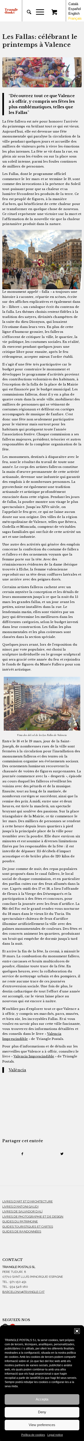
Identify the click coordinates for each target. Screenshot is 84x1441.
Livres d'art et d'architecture (27, 1201)
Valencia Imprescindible (34, 1056)
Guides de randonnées (21, 1231)
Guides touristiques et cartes (27, 1226)
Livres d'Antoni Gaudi (20, 1206)
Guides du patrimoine (20, 1221)
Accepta (42, 1399)
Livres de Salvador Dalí (22, 1211)
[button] (77, 1331)
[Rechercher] (26, 12)
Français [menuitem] (75, 18)
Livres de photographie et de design (32, 1216)
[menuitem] (26, 12)
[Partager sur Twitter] (61, 1154)
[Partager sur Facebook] (22, 1154)
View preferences (42, 1425)
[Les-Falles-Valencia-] (42, 72)
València (17, 1070)
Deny (42, 1412)
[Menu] (37, 12)
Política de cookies (33, 1435)
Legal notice (55, 1435)
